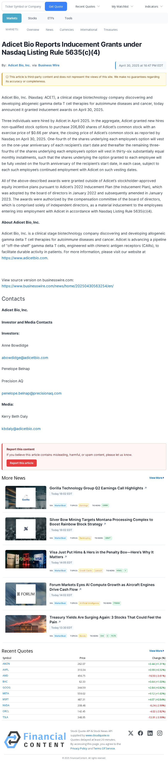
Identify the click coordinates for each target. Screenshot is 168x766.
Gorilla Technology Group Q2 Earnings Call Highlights (98, 488)
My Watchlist (120, 6)
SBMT (108, 538)
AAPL (6, 669)
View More (155, 478)
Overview (33, 30)
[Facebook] (140, 740)
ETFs (51, 18)
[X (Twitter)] (131, 740)
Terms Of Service (104, 748)
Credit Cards (86, 570)
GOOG (6, 687)
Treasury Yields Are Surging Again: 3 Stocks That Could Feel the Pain (105, 619)
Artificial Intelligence (89, 603)
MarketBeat (60, 505)
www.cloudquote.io (97, 735)
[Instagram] (160, 740)
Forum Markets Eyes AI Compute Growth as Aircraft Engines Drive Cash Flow (102, 587)
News (49, 30)
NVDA (6, 705)
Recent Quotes (85, 6)
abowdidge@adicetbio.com (25, 357)
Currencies (67, 30)
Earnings (84, 505)
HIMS (119, 570)
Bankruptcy (85, 538)
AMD (5, 675)
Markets (12, 18)
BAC (5, 681)
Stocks (32, 18)
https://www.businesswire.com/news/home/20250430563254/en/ (58, 286)
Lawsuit (98, 570)
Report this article (21, 463)
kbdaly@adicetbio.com (21, 429)
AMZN (6, 663)
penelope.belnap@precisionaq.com (31, 393)
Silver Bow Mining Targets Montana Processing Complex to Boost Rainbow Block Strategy (101, 521)
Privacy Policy (78, 748)
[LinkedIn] (150, 740)
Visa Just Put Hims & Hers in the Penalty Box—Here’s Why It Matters (102, 554)
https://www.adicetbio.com (24, 258)
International (88, 30)
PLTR (113, 636)
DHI (102, 636)
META (6, 693)
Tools (68, 18)
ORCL (6, 711)
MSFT (6, 699)
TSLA (5, 717)
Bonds (83, 636)
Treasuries (111, 30)
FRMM (117, 603)
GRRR (105, 505)
